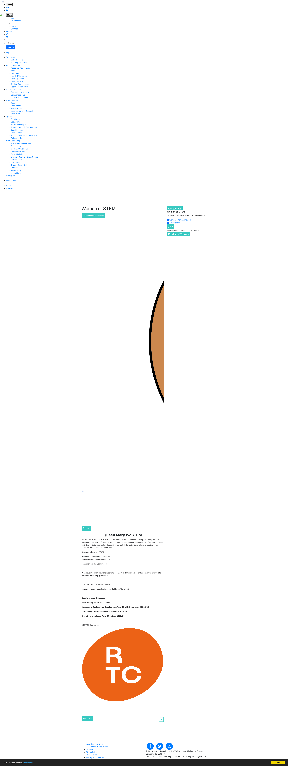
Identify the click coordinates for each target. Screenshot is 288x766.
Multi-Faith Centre (18, 151)
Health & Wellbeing (19, 76)
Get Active (15, 122)
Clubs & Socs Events (19, 97)
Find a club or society (20, 92)
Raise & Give (16, 114)
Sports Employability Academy (24, 135)
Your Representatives (20, 62)
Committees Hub (18, 95)
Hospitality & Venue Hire (21, 143)
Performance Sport (19, 124)
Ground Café (16, 159)
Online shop (16, 146)
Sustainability (16, 108)
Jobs (13, 103)
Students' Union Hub (19, 149)
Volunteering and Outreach (22, 111)
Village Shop (16, 170)
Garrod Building (17, 154)
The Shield (15, 162)
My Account (16, 21)
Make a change (17, 60)
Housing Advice (17, 79)
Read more (28, 762)
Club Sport (15, 119)
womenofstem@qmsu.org (180, 220)
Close (278, 762)
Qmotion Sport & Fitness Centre (24, 127)
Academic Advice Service (21, 68)
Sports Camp (16, 132)
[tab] (123, 718)
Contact (14, 29)
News (13, 26)
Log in (8, 7)
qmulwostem (174, 223)
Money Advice (17, 81)
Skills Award (16, 106)
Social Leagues (17, 130)
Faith (13, 70)
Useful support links (19, 87)
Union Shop (16, 173)
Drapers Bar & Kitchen (20, 165)
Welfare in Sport (18, 138)
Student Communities (20, 84)
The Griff (14, 168)
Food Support (16, 73)
